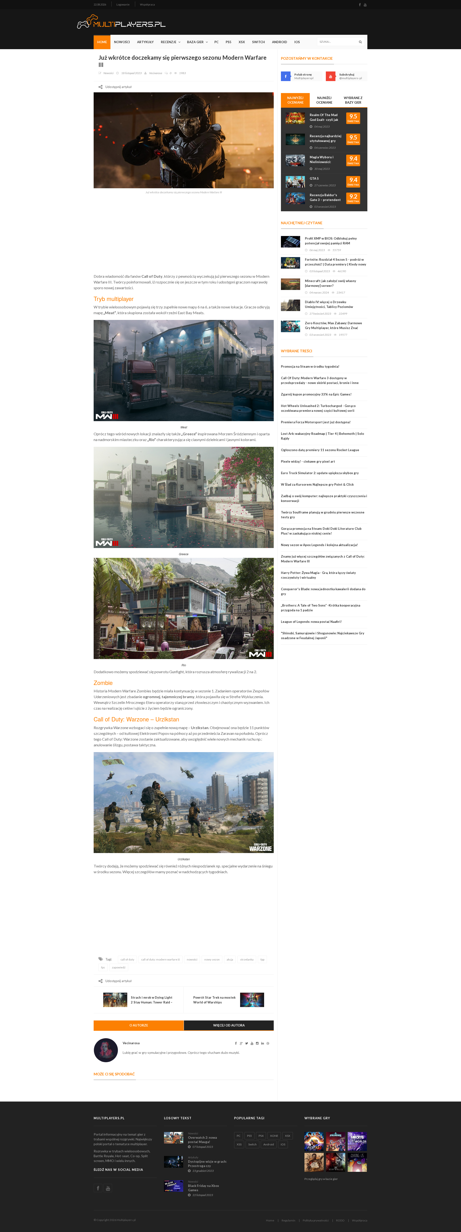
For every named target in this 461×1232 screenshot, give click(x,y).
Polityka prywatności (316, 1220)
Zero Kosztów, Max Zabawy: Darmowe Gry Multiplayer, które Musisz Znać (333, 325)
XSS (239, 1144)
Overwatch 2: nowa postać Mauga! (202, 1140)
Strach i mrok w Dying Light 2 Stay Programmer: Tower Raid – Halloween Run (151, 1002)
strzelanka (247, 959)
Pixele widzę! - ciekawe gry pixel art (308, 461)
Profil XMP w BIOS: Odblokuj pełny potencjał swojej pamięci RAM (331, 240)
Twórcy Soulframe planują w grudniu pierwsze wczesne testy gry (322, 514)
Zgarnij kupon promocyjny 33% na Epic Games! (316, 394)
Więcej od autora (229, 1025)
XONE (274, 1136)
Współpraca (147, 4)
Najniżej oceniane (324, 100)
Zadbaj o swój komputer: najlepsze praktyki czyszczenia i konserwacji (324, 498)
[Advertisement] (184, 232)
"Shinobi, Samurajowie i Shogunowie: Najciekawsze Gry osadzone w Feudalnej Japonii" (322, 635)
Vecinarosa (155, 73)
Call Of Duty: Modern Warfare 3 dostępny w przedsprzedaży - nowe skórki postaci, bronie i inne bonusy (320, 382)
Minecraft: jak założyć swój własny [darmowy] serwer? (330, 283)
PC (216, 42)
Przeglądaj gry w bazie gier (321, 1179)
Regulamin (288, 1220)
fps (103, 967)
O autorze (138, 1025)
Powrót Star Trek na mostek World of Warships (214, 1000)
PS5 (228, 42)
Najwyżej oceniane (295, 100)
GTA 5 (314, 178)
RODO (340, 1220)
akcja (230, 959)
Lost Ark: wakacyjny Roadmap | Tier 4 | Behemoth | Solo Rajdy (322, 436)
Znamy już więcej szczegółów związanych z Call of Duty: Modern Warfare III (322, 558)
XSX (242, 42)
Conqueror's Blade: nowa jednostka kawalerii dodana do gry (323, 591)
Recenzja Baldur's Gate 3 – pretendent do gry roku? (325, 199)
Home (102, 42)
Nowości (122, 42)
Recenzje (168, 42)
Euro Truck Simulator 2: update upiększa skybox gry (320, 473)
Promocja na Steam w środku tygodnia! (310, 366)
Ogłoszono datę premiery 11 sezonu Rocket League (320, 450)
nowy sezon (212, 959)
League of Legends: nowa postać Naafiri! (311, 622)
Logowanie (123, 4)
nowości (192, 959)
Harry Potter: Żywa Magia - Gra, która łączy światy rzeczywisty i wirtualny (318, 575)
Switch (258, 42)
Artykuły (145, 42)
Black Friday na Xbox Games (203, 1188)
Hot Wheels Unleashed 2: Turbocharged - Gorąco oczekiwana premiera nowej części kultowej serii (318, 408)
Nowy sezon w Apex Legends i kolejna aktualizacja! (319, 545)
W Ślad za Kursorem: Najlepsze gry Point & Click (317, 484)
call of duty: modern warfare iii (160, 959)
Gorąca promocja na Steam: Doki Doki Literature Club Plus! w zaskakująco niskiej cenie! (321, 531)
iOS (297, 42)
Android (279, 42)
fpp (262, 959)
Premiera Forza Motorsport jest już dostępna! (316, 422)
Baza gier (195, 42)
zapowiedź (119, 967)
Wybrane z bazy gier (353, 100)
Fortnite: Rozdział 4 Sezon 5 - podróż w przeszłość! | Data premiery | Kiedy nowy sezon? (335, 264)
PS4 (261, 1136)
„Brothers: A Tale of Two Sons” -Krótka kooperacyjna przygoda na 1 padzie (320, 607)
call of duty (127, 959)
